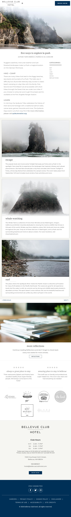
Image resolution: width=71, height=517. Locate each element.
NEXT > (66, 300)
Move (51, 76)
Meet (51, 74)
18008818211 (35, 464)
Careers (13, 499)
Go (44, 57)
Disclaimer (56, 499)
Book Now (62, 3)
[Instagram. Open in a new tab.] (41, 490)
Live (50, 72)
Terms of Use (21, 502)
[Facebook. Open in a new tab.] (30, 490)
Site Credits (50, 502)
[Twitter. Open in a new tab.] (35, 490)
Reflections (54, 78)
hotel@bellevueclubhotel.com (35, 466)
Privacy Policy (26, 499)
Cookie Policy (42, 499)
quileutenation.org (19, 113)
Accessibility (36, 502)
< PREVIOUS (6, 300)
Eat (50, 68)
